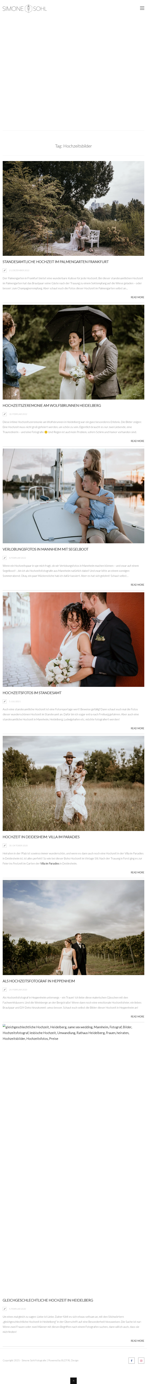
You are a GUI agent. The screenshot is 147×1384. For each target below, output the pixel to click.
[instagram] (141, 1361)
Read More (137, 297)
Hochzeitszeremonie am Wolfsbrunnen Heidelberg (52, 405)
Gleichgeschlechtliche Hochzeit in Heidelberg (48, 1300)
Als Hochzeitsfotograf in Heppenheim (39, 981)
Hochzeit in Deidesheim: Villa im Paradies (41, 837)
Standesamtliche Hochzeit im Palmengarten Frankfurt (56, 261)
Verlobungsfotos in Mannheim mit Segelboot (45, 549)
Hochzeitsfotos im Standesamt (32, 692)
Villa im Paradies (49, 863)
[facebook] (132, 1361)
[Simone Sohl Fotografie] (25, 10)
